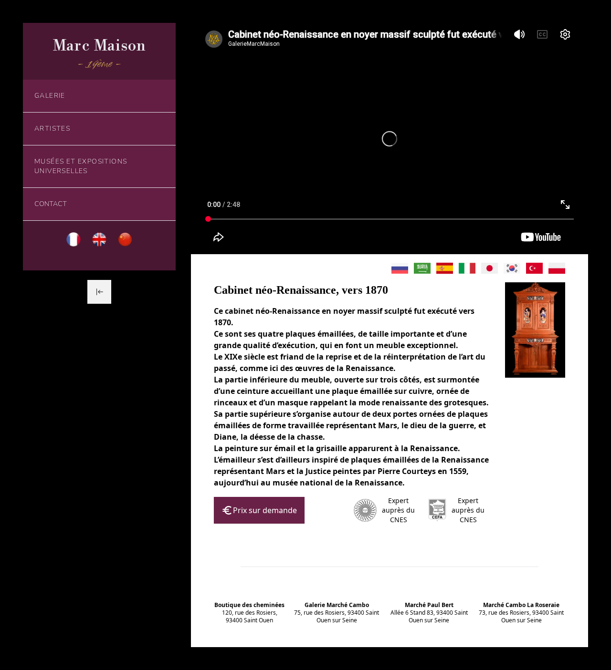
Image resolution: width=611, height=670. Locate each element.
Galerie (49, 95)
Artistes (52, 128)
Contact (50, 203)
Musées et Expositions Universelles (80, 166)
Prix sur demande (265, 510)
